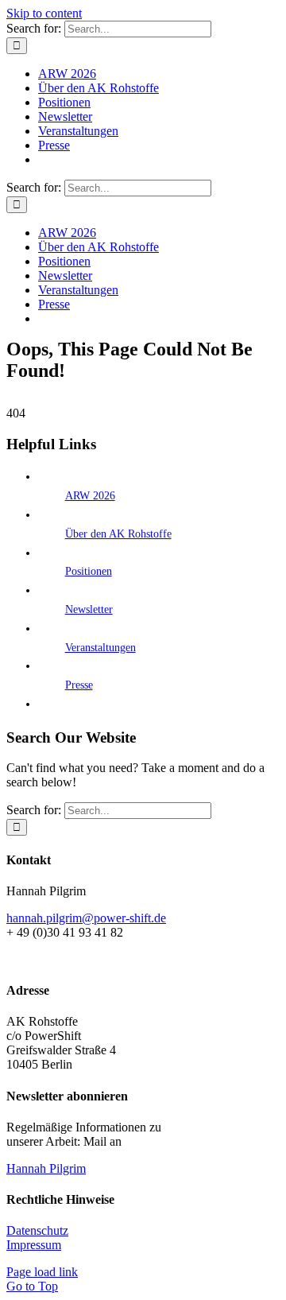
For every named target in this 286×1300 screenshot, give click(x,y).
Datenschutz (37, 1230)
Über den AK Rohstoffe (118, 534)
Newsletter (89, 609)
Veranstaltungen (100, 648)
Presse (79, 685)
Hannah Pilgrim (46, 1168)
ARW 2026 (90, 496)
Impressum (33, 1244)
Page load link (42, 1272)
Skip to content (44, 13)
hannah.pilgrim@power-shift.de (86, 918)
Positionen (88, 571)
